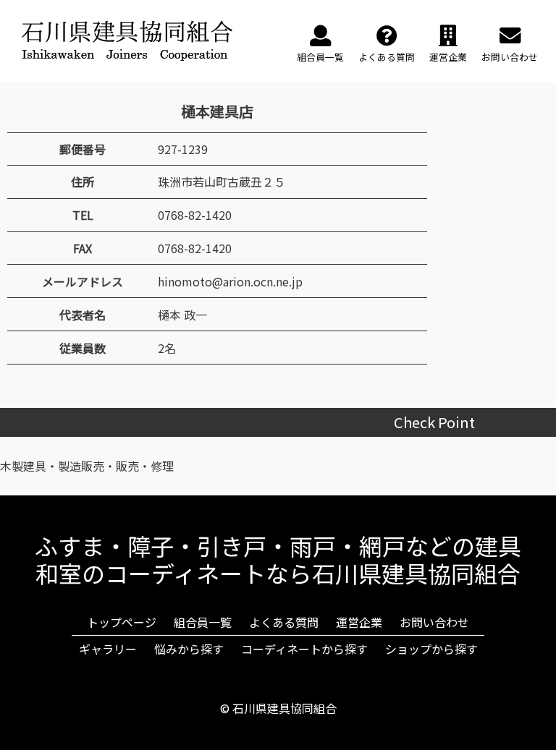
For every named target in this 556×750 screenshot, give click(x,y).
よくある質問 (284, 622)
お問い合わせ (434, 622)
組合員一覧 (203, 622)
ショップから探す (431, 648)
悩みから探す (189, 648)
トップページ (121, 622)
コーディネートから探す (304, 648)
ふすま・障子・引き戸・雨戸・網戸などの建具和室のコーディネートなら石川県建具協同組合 (278, 559)
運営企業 (359, 622)
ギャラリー (108, 648)
